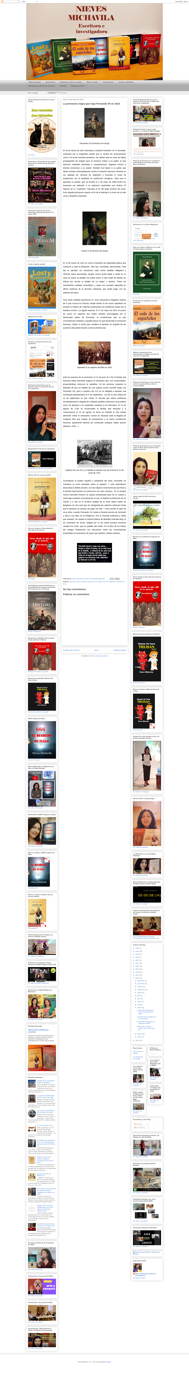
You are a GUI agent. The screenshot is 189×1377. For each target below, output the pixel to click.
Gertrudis (99, 581)
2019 (137, 969)
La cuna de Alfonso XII (45, 1125)
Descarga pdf (32, 888)
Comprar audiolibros (126, 82)
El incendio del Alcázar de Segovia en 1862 (146, 1022)
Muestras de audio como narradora (42, 86)
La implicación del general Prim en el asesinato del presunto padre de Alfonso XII (46, 1143)
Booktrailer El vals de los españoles (40, 468)
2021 (137, 963)
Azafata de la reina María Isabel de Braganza (46, 1081)
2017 (137, 975)
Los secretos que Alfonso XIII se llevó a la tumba (45, 1111)
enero (139, 1037)
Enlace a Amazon (34, 760)
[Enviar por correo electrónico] (110, 579)
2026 (137, 948)
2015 (137, 1040)
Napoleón (112, 581)
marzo (139, 1007)
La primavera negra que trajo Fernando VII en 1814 (145, 1012)
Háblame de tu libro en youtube (39, 335)
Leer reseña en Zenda (36, 378)
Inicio (96, 650)
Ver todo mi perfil (139, 1278)
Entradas (139, 1124)
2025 (137, 951)
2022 (137, 960)
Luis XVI (105, 581)
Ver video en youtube (35, 808)
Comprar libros (108, 82)
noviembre (141, 983)
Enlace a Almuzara (34, 631)
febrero (140, 1034)
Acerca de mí (50, 82)
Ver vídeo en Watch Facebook (38, 983)
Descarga (31, 579)
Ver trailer (31, 155)
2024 (137, 954)
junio (139, 998)
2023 (137, 957)
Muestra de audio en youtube (38, 671)
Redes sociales (92, 82)
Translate (63, 93)
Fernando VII (91, 581)
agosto (139, 992)
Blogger (108, 1362)
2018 (137, 972)
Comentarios (140, 1127)
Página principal (35, 82)
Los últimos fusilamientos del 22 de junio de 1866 (45, 1096)
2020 (137, 966)
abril (139, 1004)
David (84, 581)
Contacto (63, 86)
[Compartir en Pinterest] (119, 579)
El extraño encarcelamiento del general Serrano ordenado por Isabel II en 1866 (46, 1191)
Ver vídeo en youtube (35, 204)
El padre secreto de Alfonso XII (44, 1174)
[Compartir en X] (115, 579)
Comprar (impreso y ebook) (37, 310)
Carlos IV (79, 581)
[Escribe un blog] (112, 579)
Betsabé (72, 581)
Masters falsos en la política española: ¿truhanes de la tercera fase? (45, 1159)
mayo (139, 1001)
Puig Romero (120, 581)
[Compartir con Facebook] (117, 579)
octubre (140, 987)
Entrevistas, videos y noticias (71, 82)
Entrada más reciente (71, 650)
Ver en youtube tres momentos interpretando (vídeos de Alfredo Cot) (146, 937)
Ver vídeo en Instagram (36, 956)
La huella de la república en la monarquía (146, 1018)
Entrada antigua (120, 650)
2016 (137, 978)
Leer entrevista (33, 257)
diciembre (140, 981)
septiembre (141, 989)
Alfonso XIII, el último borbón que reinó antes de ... (146, 1028)
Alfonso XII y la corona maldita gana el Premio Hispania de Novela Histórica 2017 (45, 1208)
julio (138, 995)
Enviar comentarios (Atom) (99, 656)
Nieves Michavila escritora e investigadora (145, 1274)
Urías (64, 584)
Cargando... (154, 1053)
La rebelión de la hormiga (138, 1058)
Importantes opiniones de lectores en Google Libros (46, 1225)
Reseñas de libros (78, 86)
